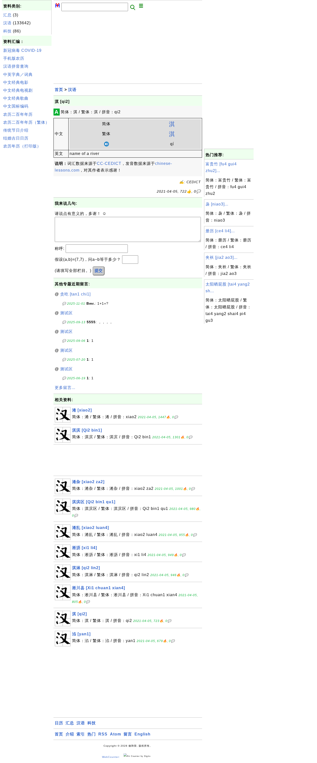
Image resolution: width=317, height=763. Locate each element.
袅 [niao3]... (217, 204)
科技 (7, 31)
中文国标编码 (15, 106)
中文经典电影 (15, 82)
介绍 (70, 734)
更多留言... (65, 387)
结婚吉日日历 (15, 138)
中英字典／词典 (18, 74)
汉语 (7, 23)
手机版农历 (13, 58)
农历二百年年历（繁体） (26, 122)
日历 (59, 723)
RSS (102, 734)
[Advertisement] (27, 225)
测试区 (66, 313)
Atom (115, 734)
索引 (81, 734)
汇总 (7, 15)
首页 (59, 90)
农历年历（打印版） (22, 146)
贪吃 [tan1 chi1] (75, 294)
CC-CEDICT (109, 163)
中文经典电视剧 (18, 90)
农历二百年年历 (18, 114)
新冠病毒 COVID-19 (22, 50)
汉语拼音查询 (15, 66)
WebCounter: (111, 757)
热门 (91, 734)
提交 (99, 270)
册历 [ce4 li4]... (220, 231)
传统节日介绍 (15, 130)
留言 (128, 734)
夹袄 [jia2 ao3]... (222, 257)
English (142, 734)
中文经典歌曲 (15, 98)
